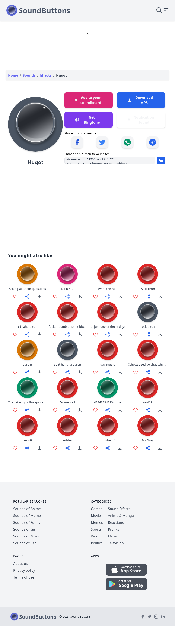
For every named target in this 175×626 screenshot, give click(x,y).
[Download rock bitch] (159, 334)
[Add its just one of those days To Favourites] (95, 334)
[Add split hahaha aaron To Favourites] (55, 372)
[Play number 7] (107, 425)
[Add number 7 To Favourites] (95, 448)
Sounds (29, 75)
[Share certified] (67, 448)
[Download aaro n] (39, 372)
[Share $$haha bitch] (27, 334)
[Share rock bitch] (147, 334)
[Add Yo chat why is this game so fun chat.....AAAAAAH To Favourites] (15, 410)
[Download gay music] (119, 372)
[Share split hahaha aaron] (67, 372)
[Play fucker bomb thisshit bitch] (67, 312)
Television (116, 543)
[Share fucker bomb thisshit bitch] (67, 334)
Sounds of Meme (27, 515)
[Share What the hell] (107, 296)
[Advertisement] (87, 210)
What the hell (107, 289)
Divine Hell (67, 402)
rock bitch (148, 327)
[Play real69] (147, 387)
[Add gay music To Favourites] (95, 372)
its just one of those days (107, 327)
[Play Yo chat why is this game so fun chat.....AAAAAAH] (27, 387)
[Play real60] (27, 425)
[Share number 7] (107, 448)
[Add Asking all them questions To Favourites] (15, 296)
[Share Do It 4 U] (67, 296)
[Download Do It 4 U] (79, 296)
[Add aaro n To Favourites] (15, 372)
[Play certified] (67, 425)
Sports (96, 529)
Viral (94, 536)
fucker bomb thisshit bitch (67, 327)
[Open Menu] (166, 10)
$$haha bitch (27, 327)
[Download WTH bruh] (159, 296)
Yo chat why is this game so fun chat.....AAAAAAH (43, 402)
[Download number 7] (119, 448)
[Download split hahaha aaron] (79, 372)
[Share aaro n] (27, 372)
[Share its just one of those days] (107, 334)
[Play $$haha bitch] (27, 312)
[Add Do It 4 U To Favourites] (55, 296)
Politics (96, 543)
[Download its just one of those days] (119, 334)
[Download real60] (39, 448)
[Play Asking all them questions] (27, 274)
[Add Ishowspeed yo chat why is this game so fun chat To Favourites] (135, 372)
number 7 (108, 440)
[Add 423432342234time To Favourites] (95, 410)
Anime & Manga (121, 515)
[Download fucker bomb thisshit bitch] (79, 334)
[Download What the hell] (119, 296)
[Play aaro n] (27, 350)
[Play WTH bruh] (147, 274)
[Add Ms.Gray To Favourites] (135, 448)
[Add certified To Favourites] (55, 448)
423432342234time (107, 402)
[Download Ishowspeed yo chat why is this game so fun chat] (159, 372)
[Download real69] (159, 410)
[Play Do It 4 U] (67, 274)
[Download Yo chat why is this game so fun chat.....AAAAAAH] (39, 410)
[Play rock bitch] (147, 312)
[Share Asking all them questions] (27, 296)
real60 (27, 440)
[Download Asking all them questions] (39, 296)
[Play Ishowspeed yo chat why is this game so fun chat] (147, 350)
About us (20, 563)
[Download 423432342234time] (119, 410)
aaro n (27, 364)
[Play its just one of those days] (107, 312)
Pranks (113, 529)
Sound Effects (119, 508)
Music (113, 536)
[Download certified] (79, 448)
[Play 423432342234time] (107, 387)
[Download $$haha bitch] (39, 334)
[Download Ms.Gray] (159, 448)
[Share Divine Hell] (67, 410)
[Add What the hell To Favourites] (95, 296)
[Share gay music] (107, 372)
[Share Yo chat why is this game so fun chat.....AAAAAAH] (27, 410)
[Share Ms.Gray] (147, 448)
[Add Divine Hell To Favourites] (55, 410)
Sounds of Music (26, 536)
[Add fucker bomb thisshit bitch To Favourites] (55, 334)
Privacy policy (24, 570)
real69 (147, 402)
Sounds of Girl (24, 529)
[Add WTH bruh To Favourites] (135, 296)
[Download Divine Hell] (79, 410)
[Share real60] (27, 448)
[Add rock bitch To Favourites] (135, 334)
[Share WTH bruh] (147, 296)
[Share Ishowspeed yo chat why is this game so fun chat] (147, 372)
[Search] (159, 10)
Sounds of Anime (27, 508)
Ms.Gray (147, 440)
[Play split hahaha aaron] (67, 350)
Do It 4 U (67, 289)
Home (13, 75)
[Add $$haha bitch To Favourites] (15, 334)
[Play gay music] (107, 350)
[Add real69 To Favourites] (135, 410)
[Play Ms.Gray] (147, 425)
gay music (107, 364)
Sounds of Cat (24, 543)
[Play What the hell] (107, 274)
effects (45, 75)
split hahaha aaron (67, 364)
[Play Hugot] (35, 124)
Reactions (116, 522)
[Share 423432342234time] (107, 410)
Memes (97, 522)
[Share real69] (147, 410)
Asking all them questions (27, 289)
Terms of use (23, 577)
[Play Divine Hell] (67, 387)
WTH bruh (147, 289)
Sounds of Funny (26, 522)
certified (67, 440)
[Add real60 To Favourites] (15, 448)
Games (96, 508)
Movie (96, 515)
